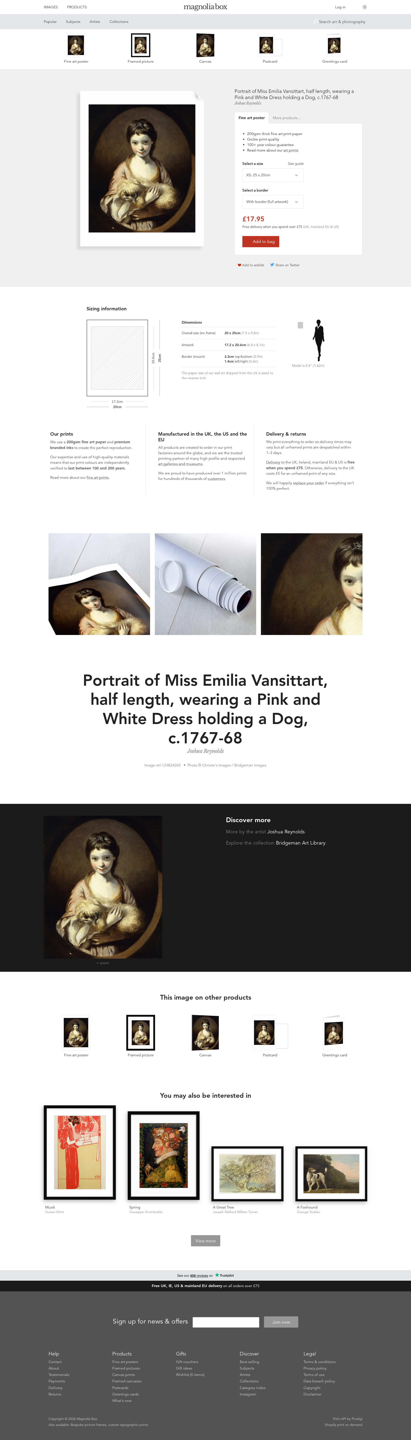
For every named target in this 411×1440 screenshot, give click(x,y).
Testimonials (59, 1374)
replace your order (308, 483)
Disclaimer (312, 1394)
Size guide (296, 163)
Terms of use (314, 1374)
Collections (119, 21)
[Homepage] (205, 8)
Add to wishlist (253, 265)
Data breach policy (319, 1381)
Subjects (73, 21)
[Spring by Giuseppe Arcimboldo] (164, 1156)
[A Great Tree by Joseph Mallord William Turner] (247, 1173)
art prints (291, 150)
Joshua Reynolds (248, 103)
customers (216, 478)
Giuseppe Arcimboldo (145, 1212)
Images (51, 7)
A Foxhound (307, 1207)
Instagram (248, 1394)
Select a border (255, 190)
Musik (50, 1207)
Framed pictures (126, 1368)
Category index (253, 1387)
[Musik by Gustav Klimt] (80, 1153)
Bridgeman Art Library (300, 843)
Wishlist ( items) (190, 1374)
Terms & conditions (319, 1361)
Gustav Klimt (54, 1212)
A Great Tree (223, 1207)
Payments (57, 1381)
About (54, 1368)
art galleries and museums (180, 464)
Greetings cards (125, 1394)
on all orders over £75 (205, 1286)
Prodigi (357, 1419)
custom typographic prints (128, 1425)
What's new (122, 1400)
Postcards (120, 1387)
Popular (50, 21)
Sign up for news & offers (150, 1321)
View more (206, 1241)
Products (77, 7)
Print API (339, 1419)
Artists (95, 21)
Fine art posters (125, 1361)
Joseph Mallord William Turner (235, 1212)
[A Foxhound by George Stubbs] (331, 1173)
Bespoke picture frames (88, 1425)
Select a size (273, 163)
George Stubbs (308, 1212)
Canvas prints (123, 1374)
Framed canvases (127, 1381)
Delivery (273, 462)
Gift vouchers (187, 1361)
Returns (55, 1394)
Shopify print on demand (343, 1425)
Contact (55, 1361)
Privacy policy (315, 1368)
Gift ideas (184, 1368)
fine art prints (98, 477)
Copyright (311, 1387)
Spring (134, 1207)
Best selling (249, 1361)
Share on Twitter (287, 265)
